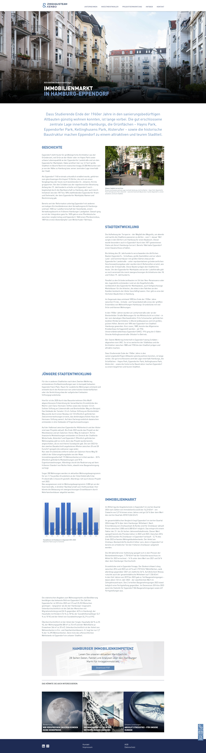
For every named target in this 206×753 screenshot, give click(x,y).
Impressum (87, 747)
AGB (126, 745)
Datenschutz (130, 747)
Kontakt (160, 7)
